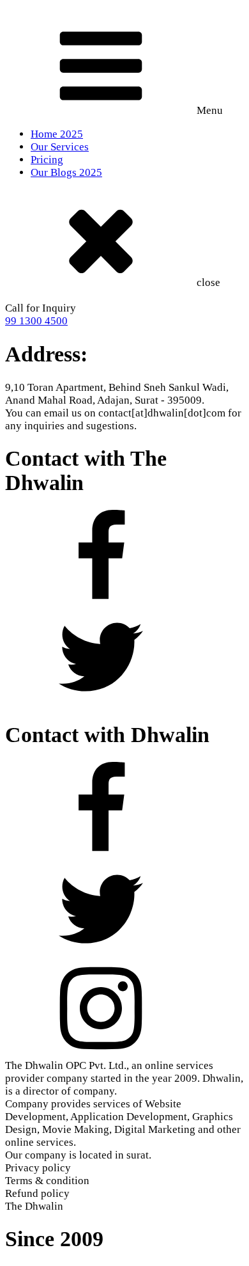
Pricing (47, 160)
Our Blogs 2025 (66, 172)
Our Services (60, 147)
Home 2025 (57, 134)
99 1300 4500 (36, 321)
